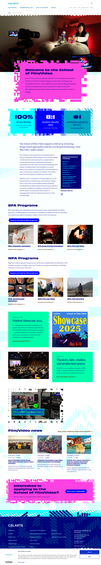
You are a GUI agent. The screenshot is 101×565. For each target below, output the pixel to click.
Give (79, 7)
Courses (66, 172)
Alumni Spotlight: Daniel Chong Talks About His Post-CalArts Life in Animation (21, 462)
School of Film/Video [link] (17, 12)
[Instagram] (62, 194)
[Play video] (35, 406)
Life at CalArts (42, 7)
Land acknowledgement (38, 533)
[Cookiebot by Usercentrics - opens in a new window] (9, 562)
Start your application (76, 491)
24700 (18, 457)
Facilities (66, 174)
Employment (12, 540)
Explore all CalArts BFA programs (24, 220)
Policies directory (36, 537)
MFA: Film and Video (46, 299)
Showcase (66, 186)
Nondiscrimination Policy (16, 547)
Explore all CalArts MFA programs (24, 273)
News (74, 7)
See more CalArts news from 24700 (74, 431)
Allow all (89, 552)
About (53, 7)
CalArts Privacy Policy (58, 537)
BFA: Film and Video (75, 246)
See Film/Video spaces (66, 376)
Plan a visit (33, 540)
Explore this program (15, 249)
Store (32, 547)
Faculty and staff (69, 166)
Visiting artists (68, 168)
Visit (71, 7)
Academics (12, 7)
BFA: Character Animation (19, 246)
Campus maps (35, 543)
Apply (91, 7)
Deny (89, 556)
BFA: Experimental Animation (50, 246)
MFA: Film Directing (75, 299)
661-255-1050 (78, 538)
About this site (56, 533)
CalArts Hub (12, 543)
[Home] (13, 3)
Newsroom (12, 537)
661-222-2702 (78, 543)
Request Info (85, 7)
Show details (21, 562)
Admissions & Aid (26, 7)
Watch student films (21, 341)
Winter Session (68, 180)
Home (9, 12)
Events (65, 161)
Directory (11, 530)
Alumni (65, 170)
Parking (54, 530)
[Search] (92, 3)
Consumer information (37, 530)
